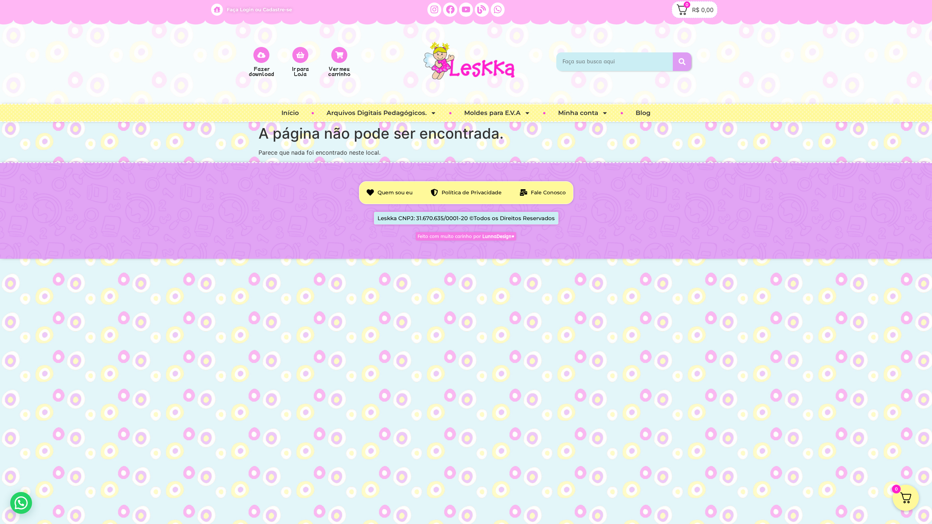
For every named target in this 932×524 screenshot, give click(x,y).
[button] (21, 503)
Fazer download (261, 71)
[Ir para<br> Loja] (300, 55)
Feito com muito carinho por (466, 236)
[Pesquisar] (682, 61)
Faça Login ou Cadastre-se (259, 9)
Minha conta (578, 112)
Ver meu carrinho (339, 71)
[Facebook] (450, 9)
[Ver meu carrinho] (339, 55)
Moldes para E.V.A (492, 112)
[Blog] (482, 9)
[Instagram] (434, 9)
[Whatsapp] (498, 9)
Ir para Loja (300, 71)
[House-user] (217, 9)
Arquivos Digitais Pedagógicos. (377, 112)
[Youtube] (466, 9)
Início (290, 112)
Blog (643, 112)
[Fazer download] (261, 55)
